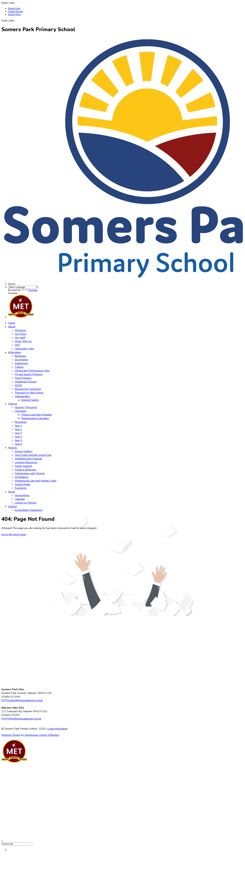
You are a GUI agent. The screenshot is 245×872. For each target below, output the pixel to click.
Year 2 (18, 429)
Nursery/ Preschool (26, 407)
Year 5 (18, 440)
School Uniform (23, 451)
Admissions (21, 363)
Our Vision (20, 334)
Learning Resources (26, 462)
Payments (20, 488)
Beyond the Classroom (28, 389)
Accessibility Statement (28, 510)
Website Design (10, 735)
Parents (12, 448)
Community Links (24, 349)
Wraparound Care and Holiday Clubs (35, 481)
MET (17, 345)
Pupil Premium (23, 378)
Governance (21, 360)
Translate (33, 290)
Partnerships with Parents (30, 473)
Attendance (21, 477)
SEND (18, 385)
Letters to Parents (25, 503)
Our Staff (20, 338)
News (11, 492)
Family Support (23, 466)
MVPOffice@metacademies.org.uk (21, 719)
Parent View (14, 14)
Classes (12, 404)
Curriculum (20, 411)
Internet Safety (30, 400)
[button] (15, 20)
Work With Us (23, 341)
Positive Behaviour (25, 470)
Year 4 (18, 437)
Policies (19, 367)
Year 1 (18, 426)
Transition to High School (29, 393)
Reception (20, 422)
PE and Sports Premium (28, 374)
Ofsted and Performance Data (32, 371)
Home (11, 323)
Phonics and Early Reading (36, 415)
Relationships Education (35, 418)
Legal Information (58, 729)
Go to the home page (13, 534)
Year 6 (18, 444)
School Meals (22, 484)
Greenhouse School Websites (41, 735)
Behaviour (20, 356)
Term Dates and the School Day (33, 455)
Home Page (14, 8)
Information (14, 352)
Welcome (20, 330)
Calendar (20, 499)
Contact (12, 506)
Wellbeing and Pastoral (28, 459)
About (11, 327)
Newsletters (22, 495)
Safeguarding (22, 396)
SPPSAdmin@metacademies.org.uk (22, 700)
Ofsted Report (15, 11)
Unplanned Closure (26, 382)
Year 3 (18, 433)
